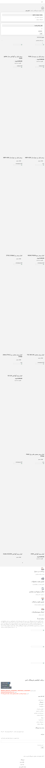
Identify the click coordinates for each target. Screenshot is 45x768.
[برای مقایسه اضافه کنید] (42, 54)
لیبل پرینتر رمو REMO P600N (36, 255)
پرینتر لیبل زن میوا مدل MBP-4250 (34, 157)
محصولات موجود (39, 19)
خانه (43, 10)
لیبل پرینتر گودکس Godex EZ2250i (12, 554)
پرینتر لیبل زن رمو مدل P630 (36, 56)
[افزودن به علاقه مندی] (36, 54)
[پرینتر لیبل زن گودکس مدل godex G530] (17, 48)
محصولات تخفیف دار (39, 17)
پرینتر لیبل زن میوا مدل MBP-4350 (12, 157)
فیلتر (41, 33)
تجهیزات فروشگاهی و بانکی (36, 10)
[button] (39, 61)
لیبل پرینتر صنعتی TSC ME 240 (35, 354)
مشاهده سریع (39, 54)
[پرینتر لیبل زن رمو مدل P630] (39, 48)
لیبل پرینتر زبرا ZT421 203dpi (14, 255)
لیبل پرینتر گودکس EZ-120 (15, 375)
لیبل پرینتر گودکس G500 (37, 554)
